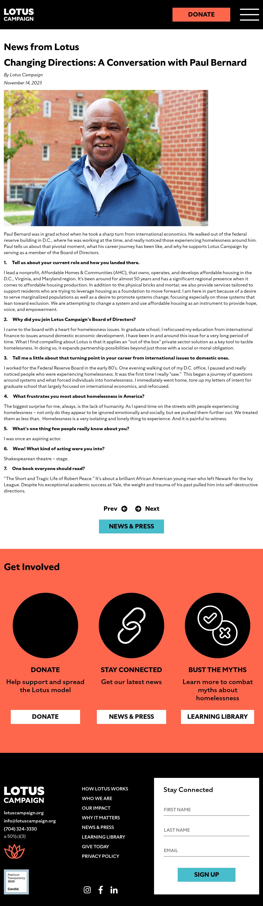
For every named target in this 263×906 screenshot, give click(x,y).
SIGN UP (206, 874)
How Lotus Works (105, 789)
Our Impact (96, 808)
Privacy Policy (100, 856)
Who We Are (97, 798)
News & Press (98, 827)
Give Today (95, 846)
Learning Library (217, 716)
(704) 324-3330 (20, 829)
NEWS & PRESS (131, 526)
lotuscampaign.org (24, 812)
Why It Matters (101, 817)
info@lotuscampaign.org (30, 821)
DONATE (201, 14)
